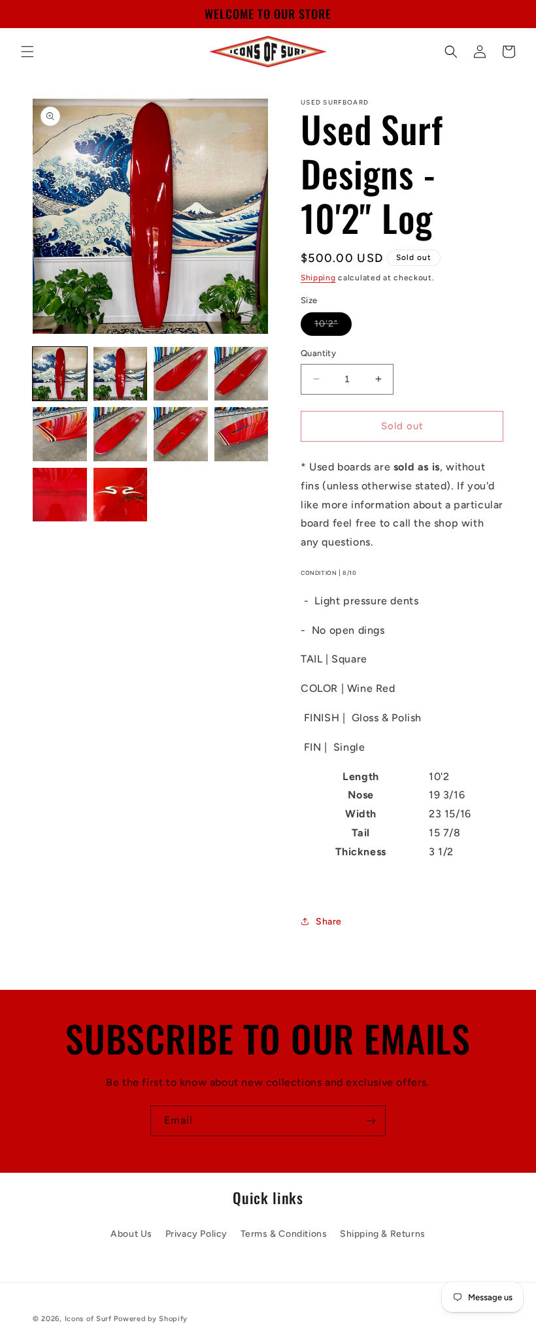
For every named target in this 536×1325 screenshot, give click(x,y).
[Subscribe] (370, 1120)
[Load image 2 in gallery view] (120, 374)
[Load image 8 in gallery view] (241, 434)
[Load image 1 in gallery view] (60, 374)
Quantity (318, 353)
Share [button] (329, 921)
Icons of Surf (88, 1319)
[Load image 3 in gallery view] (181, 374)
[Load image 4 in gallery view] (241, 374)
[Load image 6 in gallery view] (120, 434)
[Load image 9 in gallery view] (60, 495)
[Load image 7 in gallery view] (181, 434)
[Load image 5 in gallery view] (60, 434)
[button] (27, 51)
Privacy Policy (196, 1233)
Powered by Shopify (151, 1319)
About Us (131, 1233)
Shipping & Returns (383, 1233)
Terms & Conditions (284, 1233)
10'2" (333, 327)
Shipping (318, 277)
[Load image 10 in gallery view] (120, 495)
